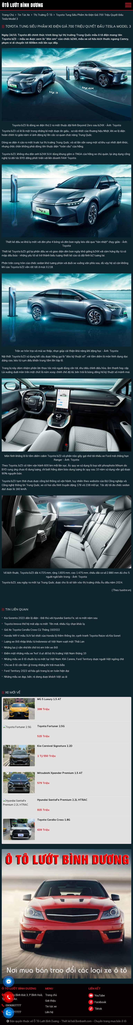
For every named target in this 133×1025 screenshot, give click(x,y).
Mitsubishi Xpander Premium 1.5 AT (60, 773)
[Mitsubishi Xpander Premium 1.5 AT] (19, 782)
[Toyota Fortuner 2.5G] (19, 727)
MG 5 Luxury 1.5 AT (49, 699)
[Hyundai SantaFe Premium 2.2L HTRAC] (19, 803)
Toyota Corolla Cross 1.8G (53, 819)
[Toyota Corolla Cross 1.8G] (19, 829)
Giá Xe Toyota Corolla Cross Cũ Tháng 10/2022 (32, 629)
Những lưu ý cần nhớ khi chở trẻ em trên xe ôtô (31, 647)
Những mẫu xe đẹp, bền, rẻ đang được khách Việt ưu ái (35, 676)
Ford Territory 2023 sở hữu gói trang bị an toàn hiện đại (36, 670)
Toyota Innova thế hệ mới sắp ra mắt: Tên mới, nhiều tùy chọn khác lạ (44, 624)
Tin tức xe (51, 1006)
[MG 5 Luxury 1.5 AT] (19, 708)
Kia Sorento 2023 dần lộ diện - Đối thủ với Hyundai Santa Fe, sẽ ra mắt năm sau (50, 618)
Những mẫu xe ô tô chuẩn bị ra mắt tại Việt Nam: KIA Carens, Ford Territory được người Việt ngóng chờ (64, 659)
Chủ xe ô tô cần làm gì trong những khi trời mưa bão (34, 665)
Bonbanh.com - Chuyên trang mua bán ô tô (101, 1021)
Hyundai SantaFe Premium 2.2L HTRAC (62, 799)
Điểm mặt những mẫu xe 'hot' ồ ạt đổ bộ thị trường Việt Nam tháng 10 (45, 653)
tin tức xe (23, 14)
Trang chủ (51, 995)
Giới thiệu (50, 1000)
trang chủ (8, 14)
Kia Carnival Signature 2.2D (54, 746)
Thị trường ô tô (42, 14)
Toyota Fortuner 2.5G (51, 726)
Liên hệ (49, 1012)
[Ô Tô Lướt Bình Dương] (22, 5)
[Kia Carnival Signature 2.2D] (19, 755)
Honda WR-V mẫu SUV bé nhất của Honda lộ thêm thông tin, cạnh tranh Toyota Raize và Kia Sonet (62, 635)
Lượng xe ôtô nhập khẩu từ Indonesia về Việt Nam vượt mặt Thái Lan (44, 641)
